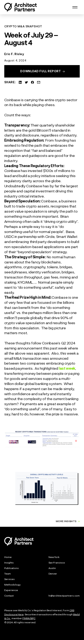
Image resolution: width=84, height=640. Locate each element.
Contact (9, 595)
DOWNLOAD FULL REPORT (40, 71)
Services (9, 579)
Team (7, 573)
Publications (11, 568)
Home (8, 557)
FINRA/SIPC (28, 618)
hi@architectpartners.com (64, 595)
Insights (9, 562)
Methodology (12, 584)
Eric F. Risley (14, 54)
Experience (11, 590)
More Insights (66, 521)
